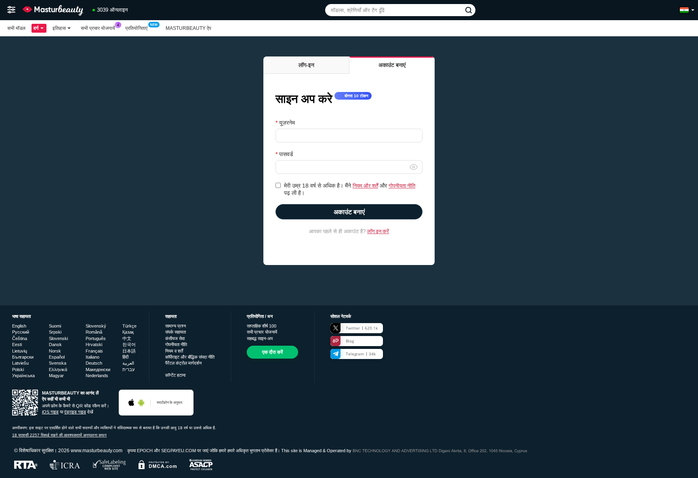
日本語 (129, 351)
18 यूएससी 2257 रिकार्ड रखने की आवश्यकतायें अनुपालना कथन (59, 435)
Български (23, 357)
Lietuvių (19, 351)
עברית (128, 369)
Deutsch (94, 363)
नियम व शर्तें (174, 351)
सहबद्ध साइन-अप (260, 338)
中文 (126, 338)
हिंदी (125, 357)
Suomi (55, 326)
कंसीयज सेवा (175, 338)
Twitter (362, 328)
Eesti (17, 344)
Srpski (55, 332)
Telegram (361, 354)
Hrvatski (94, 344)
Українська (23, 375)
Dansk (55, 344)
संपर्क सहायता (175, 332)
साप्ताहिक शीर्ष (261, 326)
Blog (350, 341)
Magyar (56, 375)
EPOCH (145, 450)
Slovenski (58, 338)
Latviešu (20, 363)
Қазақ (128, 332)
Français (94, 351)
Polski (18, 369)
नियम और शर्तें (365, 185)
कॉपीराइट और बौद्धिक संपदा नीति (189, 357)
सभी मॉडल (16, 28)
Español (57, 357)
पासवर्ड (286, 154)
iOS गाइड (50, 411)
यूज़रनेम (287, 122)
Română (94, 332)
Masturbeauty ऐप (188, 28)
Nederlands (97, 375)
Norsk (55, 351)
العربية (128, 363)
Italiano (92, 357)
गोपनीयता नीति (402, 185)
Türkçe (129, 326)
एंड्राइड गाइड (75, 411)
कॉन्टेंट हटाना (175, 375)
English (19, 326)
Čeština (19, 338)
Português (96, 338)
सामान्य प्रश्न (175, 326)
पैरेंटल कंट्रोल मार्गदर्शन (183, 363)
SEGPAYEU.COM (178, 450)
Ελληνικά (58, 369)
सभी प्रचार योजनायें (98, 28)
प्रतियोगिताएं (136, 28)
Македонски (98, 369)
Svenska (57, 363)
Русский (20, 332)
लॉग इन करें (378, 231)
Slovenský (96, 326)
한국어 (129, 344)
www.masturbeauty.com (96, 450)
